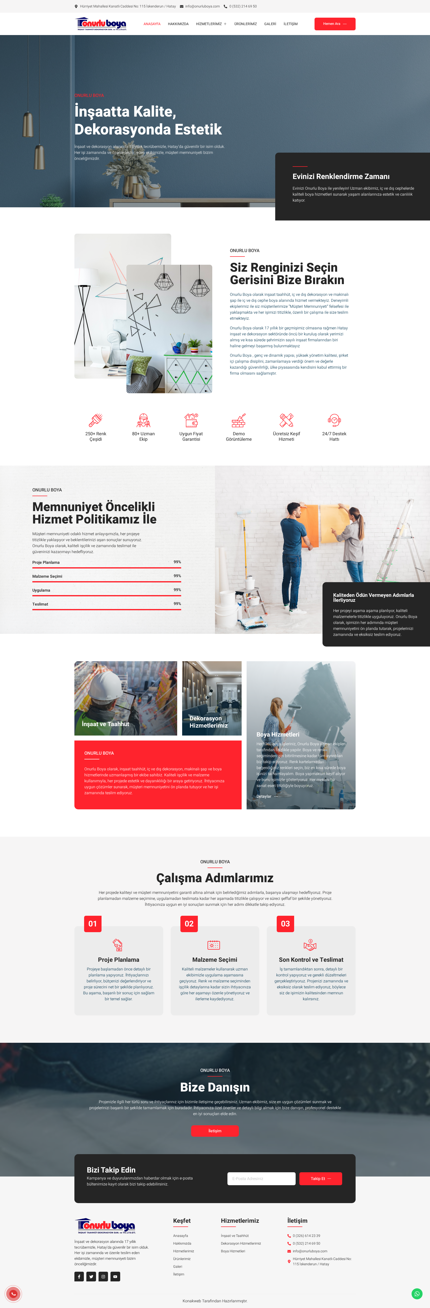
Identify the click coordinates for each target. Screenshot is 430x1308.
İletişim (291, 24)
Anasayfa (152, 24)
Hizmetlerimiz (209, 24)
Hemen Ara (331, 23)
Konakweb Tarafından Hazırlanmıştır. (215, 1301)
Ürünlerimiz (245, 24)
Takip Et (318, 1179)
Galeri (270, 24)
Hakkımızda (178, 24)
